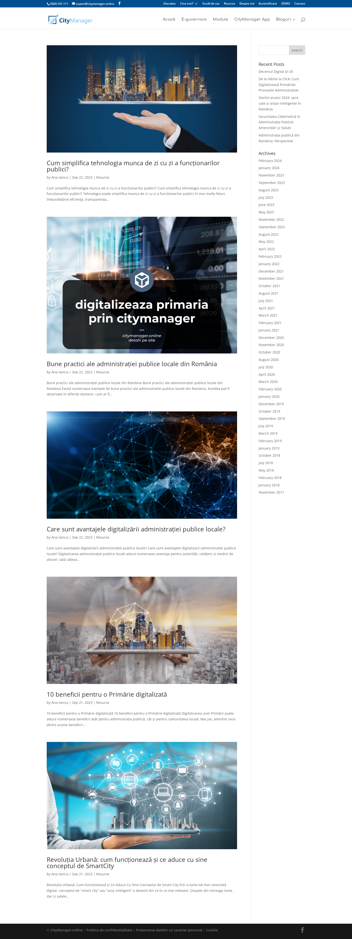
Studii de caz (211, 4)
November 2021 (271, 278)
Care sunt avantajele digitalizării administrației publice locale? (136, 529)
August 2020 (268, 359)
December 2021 (271, 271)
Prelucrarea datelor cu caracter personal (169, 930)
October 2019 (269, 411)
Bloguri (283, 20)
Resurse (229, 4)
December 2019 (271, 404)
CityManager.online (67, 930)
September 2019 (272, 418)
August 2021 (268, 293)
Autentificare (268, 4)
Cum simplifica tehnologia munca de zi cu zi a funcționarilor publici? (133, 166)
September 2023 (272, 182)
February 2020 (270, 389)
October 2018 (269, 455)
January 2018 (269, 485)
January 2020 (269, 396)
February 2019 (270, 440)
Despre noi (246, 4)
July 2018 (266, 463)
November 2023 (271, 175)
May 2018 (266, 470)
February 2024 (270, 160)
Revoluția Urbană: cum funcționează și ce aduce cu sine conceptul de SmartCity (127, 862)
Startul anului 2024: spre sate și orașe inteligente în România (280, 103)
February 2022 (270, 256)
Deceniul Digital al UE (276, 71)
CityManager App (252, 20)
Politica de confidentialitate (109, 930)
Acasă (169, 20)
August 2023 (268, 190)
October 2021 (269, 286)
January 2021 (269, 330)
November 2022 (271, 219)
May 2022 (266, 241)
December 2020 (271, 337)
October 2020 (269, 352)
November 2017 (271, 492)
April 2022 (267, 249)
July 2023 (266, 197)
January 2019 (269, 448)
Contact (299, 4)
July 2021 (266, 300)
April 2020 (267, 374)
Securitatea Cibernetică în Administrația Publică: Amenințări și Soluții (279, 122)
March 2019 (268, 433)
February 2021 (270, 322)
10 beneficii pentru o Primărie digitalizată (107, 694)
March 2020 (268, 381)
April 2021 (267, 308)
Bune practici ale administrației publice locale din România (132, 363)
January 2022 (269, 264)
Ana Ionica (59, 177)
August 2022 (268, 234)
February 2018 (270, 477)
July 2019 (266, 426)
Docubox (170, 4)
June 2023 (266, 204)
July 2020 (266, 367)
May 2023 (266, 212)
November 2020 (271, 344)
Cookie (212, 930)
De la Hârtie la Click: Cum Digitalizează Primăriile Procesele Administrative (279, 85)
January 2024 (269, 167)
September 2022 (272, 227)
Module (220, 20)
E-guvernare (194, 20)
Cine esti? (186, 4)
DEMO (285, 4)
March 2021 (268, 315)
